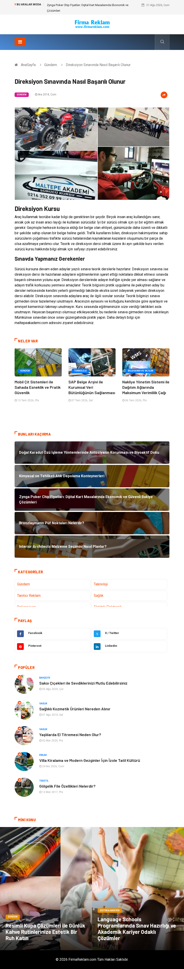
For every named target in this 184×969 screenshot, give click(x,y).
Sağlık (98, 595)
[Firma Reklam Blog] (92, 24)
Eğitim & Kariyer (110, 910)
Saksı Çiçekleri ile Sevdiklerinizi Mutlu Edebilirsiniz (83, 683)
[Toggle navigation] (20, 42)
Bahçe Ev (44, 678)
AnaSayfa (28, 65)
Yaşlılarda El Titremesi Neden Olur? (70, 734)
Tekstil (43, 781)
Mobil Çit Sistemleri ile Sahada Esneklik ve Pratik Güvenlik (38, 387)
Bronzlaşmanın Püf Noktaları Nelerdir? (71, 5)
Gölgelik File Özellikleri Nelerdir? (67, 786)
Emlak (43, 755)
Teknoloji (80, 371)
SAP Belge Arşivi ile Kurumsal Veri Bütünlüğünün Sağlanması (91, 387)
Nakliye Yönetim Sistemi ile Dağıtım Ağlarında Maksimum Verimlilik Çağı (145, 387)
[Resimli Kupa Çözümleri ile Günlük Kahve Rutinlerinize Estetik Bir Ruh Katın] (46, 888)
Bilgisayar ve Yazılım (140, 371)
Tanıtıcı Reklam (29, 595)
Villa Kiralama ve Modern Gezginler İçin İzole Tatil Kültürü (89, 760)
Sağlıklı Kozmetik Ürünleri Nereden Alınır (74, 708)
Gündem (50, 65)
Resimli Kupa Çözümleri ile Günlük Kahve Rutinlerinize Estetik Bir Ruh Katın (45, 931)
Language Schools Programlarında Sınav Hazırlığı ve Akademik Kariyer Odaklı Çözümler (137, 928)
